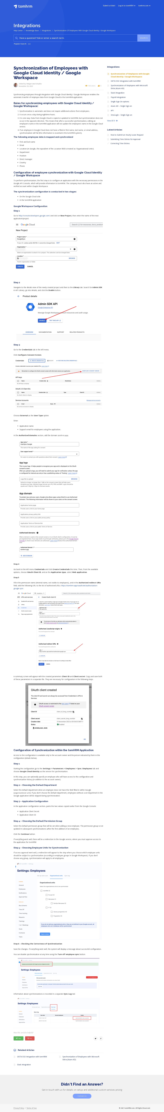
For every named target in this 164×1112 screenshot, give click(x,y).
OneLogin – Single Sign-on (121, 115)
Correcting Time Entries (120, 143)
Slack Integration (24, 1064)
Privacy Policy (19, 1108)
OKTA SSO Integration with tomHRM (32, 1056)
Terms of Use (32, 1108)
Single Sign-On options (120, 101)
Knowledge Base (32, 30)
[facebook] (101, 1038)
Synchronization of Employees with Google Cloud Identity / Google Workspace (130, 75)
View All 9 (111, 121)
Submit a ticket (109, 5)
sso (29, 44)
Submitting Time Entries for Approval (125, 139)
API (112, 110)
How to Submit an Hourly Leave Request (127, 135)
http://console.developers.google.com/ (34, 216)
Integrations (46, 30)
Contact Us (82, 1096)
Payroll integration (118, 97)
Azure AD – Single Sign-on (121, 106)
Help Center (18, 30)
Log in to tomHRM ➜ (126, 5)
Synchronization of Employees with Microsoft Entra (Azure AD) (81, 1058)
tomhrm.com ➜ (144, 5)
